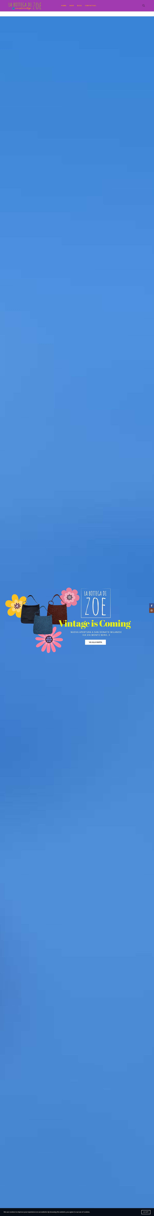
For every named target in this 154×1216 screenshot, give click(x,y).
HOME (63, 5)
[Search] (144, 5)
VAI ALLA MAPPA (95, 642)
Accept (145, 1212)
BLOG (79, 5)
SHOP (71, 5)
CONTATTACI (90, 5)
